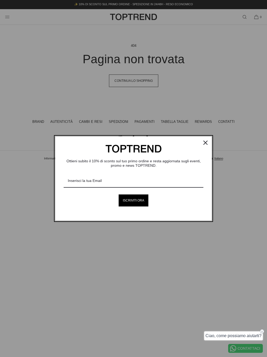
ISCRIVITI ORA (133, 200)
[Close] (205, 142)
